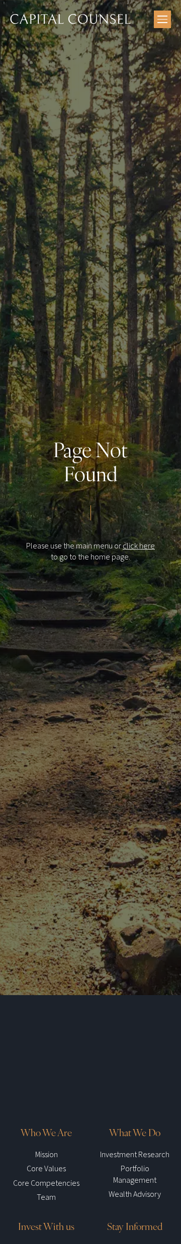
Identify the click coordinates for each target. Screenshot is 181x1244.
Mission (46, 1154)
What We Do (134, 1132)
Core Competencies (46, 1183)
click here (139, 545)
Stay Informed (134, 1225)
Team (46, 1197)
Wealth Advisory (135, 1194)
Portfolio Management (134, 1174)
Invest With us (46, 1225)
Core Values (46, 1168)
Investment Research (134, 1154)
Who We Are (46, 1132)
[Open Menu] (162, 19)
